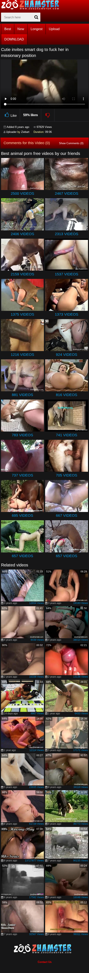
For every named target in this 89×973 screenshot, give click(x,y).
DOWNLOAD (14, 39)
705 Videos (66, 475)
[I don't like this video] (48, 115)
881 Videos (22, 395)
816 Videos (66, 395)
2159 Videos (22, 274)
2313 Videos (66, 234)
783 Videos (22, 435)
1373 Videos (66, 314)
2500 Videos (22, 193)
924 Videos (66, 355)
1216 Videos (22, 355)
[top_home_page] (32, 4)
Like (14, 115)
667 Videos (66, 515)
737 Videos (22, 475)
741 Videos (66, 435)
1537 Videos (66, 274)
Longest (36, 29)
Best (7, 29)
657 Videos (22, 556)
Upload (54, 29)
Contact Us (45, 962)
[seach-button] (36, 17)
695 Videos (22, 515)
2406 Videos (22, 234)
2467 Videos (66, 193)
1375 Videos (22, 314)
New (20, 29)
